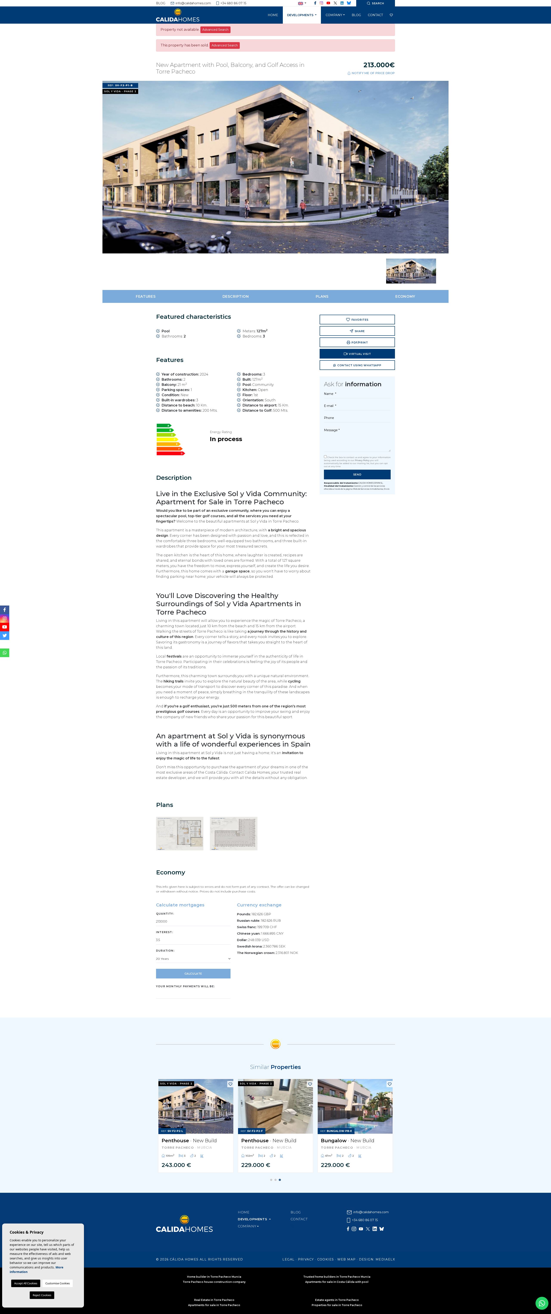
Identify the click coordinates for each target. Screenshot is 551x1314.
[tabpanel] (196, 1126)
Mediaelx (385, 1259)
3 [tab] (280, 1180)
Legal (288, 1259)
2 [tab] (275, 1180)
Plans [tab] (322, 296)
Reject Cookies (42, 1295)
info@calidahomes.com (193, 3)
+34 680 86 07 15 (233, 3)
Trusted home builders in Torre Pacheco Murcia (336, 1276)
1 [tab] (271, 1180)
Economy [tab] (405, 296)
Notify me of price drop (373, 73)
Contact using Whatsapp (358, 365)
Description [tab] (236, 296)
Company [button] (334, 15)
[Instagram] (321, 3)
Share (359, 331)
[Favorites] (230, 1084)
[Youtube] (328, 3)
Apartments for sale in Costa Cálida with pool (336, 1281)
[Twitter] (335, 3)
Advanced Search (215, 30)
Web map (346, 1259)
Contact (375, 15)
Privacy (306, 1259)
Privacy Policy (362, 460)
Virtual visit (359, 354)
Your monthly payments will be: (185, 986)
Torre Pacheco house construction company (214, 1281)
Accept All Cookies (25, 1283)
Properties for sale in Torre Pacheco (337, 1305)
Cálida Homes (183, 15)
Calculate (193, 973)
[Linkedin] (342, 3)
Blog (160, 3)
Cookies (325, 1259)
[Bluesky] (349, 3)
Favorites (359, 319)
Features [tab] (146, 296)
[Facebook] (315, 3)
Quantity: (165, 913)
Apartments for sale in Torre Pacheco (214, 1305)
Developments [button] (300, 15)
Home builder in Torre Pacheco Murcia (214, 1276)
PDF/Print (359, 342)
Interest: (164, 932)
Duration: (165, 950)
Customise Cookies (57, 1283)
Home (273, 15)
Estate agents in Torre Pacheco (337, 1300)
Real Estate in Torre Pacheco (214, 1300)
